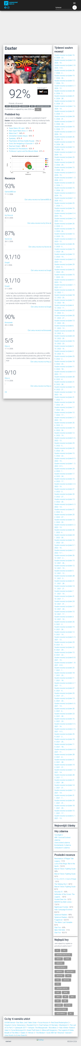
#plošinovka (15, 106)
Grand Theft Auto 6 (34, 1030)
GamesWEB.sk (10, 192)
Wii (65, 996)
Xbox (58, 996)
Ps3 (58, 984)
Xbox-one (59, 975)
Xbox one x (70, 971)
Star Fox (57, 927)
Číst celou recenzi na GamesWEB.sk (38, 200)
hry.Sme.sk (9, 215)
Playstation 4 (61, 967)
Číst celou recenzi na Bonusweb (39, 330)
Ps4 (64, 950)
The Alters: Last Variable (63, 922)
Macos (59, 959)
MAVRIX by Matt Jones (63, 902)
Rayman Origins (14, 146)
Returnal (61, 1033)
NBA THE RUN (59, 930)
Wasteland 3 (64, 1025)
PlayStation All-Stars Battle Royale (21, 141)
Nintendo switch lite (63, 954)
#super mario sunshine (43, 106)
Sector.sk (8, 239)
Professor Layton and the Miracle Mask (23, 151)
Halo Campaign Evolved (63, 910)
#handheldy (24, 106)
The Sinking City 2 (60, 884)
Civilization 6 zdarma (62, 848)
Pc (57, 950)
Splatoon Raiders (60, 915)
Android (59, 971)
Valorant (68, 1033)
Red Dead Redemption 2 (60, 1023)
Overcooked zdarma (62, 843)
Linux (67, 959)
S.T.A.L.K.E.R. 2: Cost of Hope (65, 879)
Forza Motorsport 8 (18, 1030)
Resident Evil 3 (32, 1025)
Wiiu (72, 996)
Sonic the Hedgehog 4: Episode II (21, 144)
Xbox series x (61, 1013)
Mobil (66, 992)
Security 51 (58, 892)
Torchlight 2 (58, 835)
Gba (65, 1001)
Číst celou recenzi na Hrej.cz (40, 362)
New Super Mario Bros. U (18, 131)
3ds (58, 1001)
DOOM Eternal (10, 1023)
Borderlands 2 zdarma (62, 845)
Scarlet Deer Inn (60, 899)
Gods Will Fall (52, 1033)
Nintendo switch (62, 988)
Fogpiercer (58, 920)
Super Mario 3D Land (16, 128)
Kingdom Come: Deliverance (15, 1025)
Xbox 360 (66, 979)
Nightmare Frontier (61, 907)
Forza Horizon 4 (44, 1023)
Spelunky (12, 138)
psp (38, 109)
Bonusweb (9, 323)
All (71, 1013)
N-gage (59, 1005)
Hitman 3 (31, 1033)
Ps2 (58, 979)
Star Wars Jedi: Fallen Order (26, 1023)
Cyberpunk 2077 (21, 1028)
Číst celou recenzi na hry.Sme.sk (39, 223)
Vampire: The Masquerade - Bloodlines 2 (43, 1028)
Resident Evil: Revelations (18, 149)
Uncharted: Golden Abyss (18, 136)
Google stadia (61, 1009)
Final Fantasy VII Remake (48, 1025)
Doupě (7, 263)
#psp (7, 106)
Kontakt (8, 1041)
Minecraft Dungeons (49, 1030)
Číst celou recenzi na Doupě (41, 270)
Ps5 (68, 975)
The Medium (41, 1033)
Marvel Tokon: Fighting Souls (64, 869)
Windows (59, 963)
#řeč (32, 106)
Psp (58, 992)
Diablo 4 (24, 1033)
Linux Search (21, 1035)
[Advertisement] (40, 28)
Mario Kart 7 (13, 133)
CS (6, 392)
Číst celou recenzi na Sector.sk (39, 247)
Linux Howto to (10, 1035)
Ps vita (68, 1005)
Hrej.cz (7, 346)
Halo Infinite (63, 1028)
